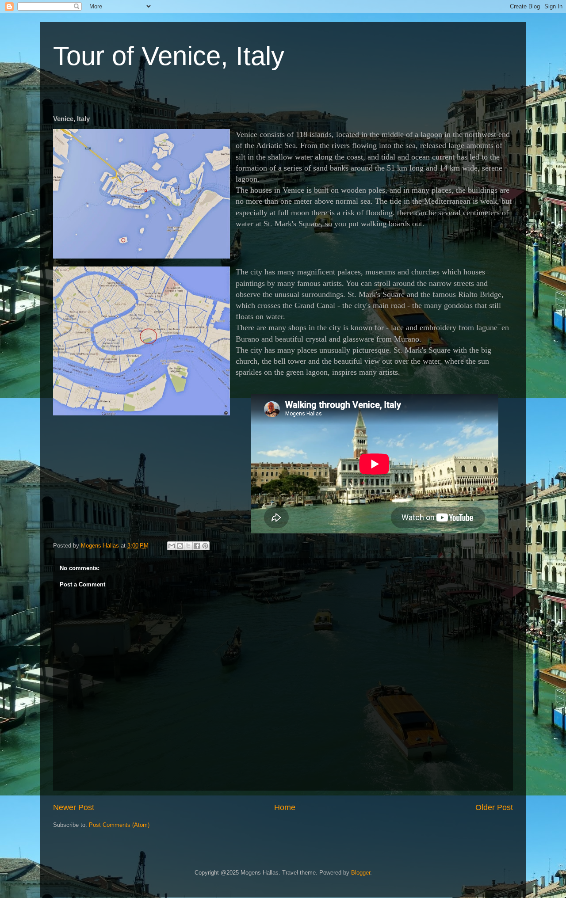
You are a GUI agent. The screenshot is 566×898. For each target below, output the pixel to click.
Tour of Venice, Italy (168, 56)
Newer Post (73, 807)
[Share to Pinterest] (205, 545)
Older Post (494, 807)
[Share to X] (188, 545)
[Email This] (171, 545)
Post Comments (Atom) (119, 825)
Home (284, 807)
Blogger (360, 872)
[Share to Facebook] (196, 545)
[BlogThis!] (180, 545)
